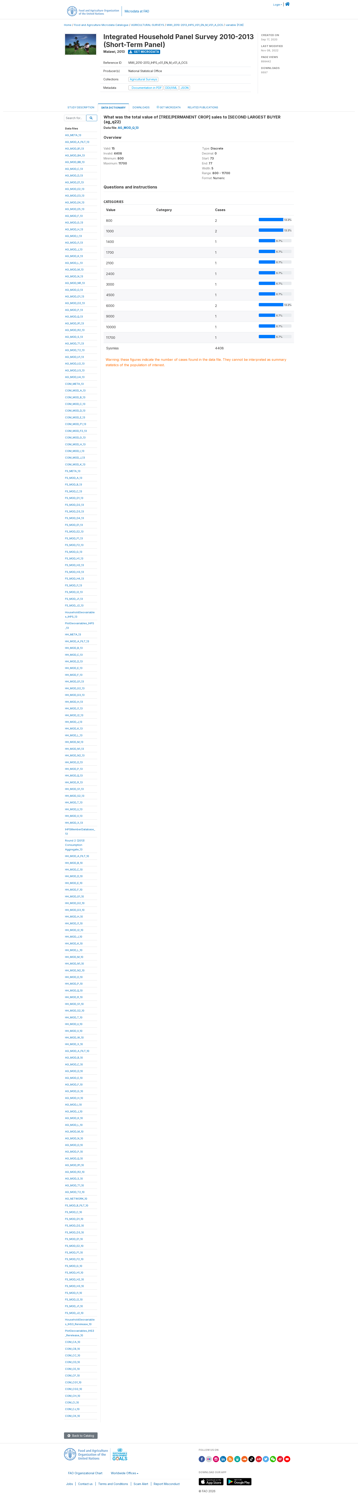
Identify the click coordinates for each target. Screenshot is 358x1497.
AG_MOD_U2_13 (75, 363)
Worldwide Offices (123, 1473)
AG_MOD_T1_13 (74, 343)
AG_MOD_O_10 (74, 1145)
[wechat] (273, 1459)
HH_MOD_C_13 (74, 654)
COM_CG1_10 (73, 1382)
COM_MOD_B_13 (75, 397)
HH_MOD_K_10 (74, 943)
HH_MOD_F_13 (73, 674)
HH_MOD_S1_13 (74, 789)
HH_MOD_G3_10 (75, 909)
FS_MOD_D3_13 (74, 511)
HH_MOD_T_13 (73, 802)
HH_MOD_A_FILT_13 (77, 641)
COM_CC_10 (72, 1355)
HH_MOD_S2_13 (74, 795)
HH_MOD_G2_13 (75, 688)
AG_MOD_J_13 (73, 249)
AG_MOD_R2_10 (75, 1171)
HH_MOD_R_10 (74, 997)
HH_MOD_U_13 (73, 809)
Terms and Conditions (113, 1484)
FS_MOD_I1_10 (73, 1292)
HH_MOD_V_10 (73, 1030)
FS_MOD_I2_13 (74, 592)
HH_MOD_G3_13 (75, 695)
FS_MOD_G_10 (73, 1266)
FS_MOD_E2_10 (74, 1245)
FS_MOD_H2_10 (74, 1279)
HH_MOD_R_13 (74, 782)
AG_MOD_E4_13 (74, 202)
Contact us (85, 1484)
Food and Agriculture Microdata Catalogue (101, 25)
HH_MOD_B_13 (74, 648)
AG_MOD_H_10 (74, 1098)
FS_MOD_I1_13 (73, 585)
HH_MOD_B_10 (74, 862)
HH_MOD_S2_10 (74, 1010)
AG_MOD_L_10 (74, 1124)
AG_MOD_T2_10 (75, 1192)
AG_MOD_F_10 (74, 1084)
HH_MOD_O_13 (74, 762)
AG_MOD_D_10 (74, 1071)
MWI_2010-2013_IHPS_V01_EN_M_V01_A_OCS (195, 25)
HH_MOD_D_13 (74, 661)
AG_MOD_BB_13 (75, 162)
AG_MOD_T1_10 (74, 1185)
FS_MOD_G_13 (73, 551)
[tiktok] (251, 1459)
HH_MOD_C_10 (74, 869)
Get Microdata (146, 51)
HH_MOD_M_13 (74, 742)
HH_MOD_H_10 (74, 916)
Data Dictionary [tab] (113, 107)
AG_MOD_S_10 (74, 1178)
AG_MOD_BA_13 (75, 155)
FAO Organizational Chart (85, 1473)
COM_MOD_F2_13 (76, 430)
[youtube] (287, 1459)
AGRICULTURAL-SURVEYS (147, 25)
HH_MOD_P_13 (74, 768)
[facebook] (202, 1459)
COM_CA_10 (72, 1342)
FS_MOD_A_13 (73, 477)
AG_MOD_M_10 (74, 1131)
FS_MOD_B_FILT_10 (76, 1205)
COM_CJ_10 (72, 1409)
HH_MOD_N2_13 (75, 755)
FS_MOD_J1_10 (74, 1306)
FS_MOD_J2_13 (74, 605)
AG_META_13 (73, 135)
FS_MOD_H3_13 (74, 571)
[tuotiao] (259, 1459)
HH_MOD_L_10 (73, 950)
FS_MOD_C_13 (73, 491)
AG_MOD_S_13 (74, 336)
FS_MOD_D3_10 (74, 1232)
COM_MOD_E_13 (75, 417)
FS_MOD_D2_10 (74, 1225)
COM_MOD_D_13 (75, 410)
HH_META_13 (73, 634)
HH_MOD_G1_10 (74, 896)
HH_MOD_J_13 (73, 721)
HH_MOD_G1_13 (74, 681)
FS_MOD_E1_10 (74, 1239)
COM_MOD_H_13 (75, 444)
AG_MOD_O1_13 (74, 296)
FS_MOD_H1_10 (74, 1272)
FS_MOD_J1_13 (74, 598)
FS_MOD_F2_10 (74, 1259)
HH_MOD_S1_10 (74, 1004)
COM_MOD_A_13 (75, 390)
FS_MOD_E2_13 (74, 531)
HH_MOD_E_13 (73, 668)
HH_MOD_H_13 (74, 701)
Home (67, 25)
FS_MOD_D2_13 (74, 504)
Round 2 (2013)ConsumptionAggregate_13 (75, 845)
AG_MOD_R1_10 (74, 1165)
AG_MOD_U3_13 (75, 370)
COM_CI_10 (72, 1402)
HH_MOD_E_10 (73, 883)
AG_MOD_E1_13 (74, 182)
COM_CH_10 (72, 1395)
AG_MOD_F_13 (74, 215)
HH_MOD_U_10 (73, 1024)
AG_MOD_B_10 (74, 1057)
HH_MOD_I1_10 (74, 923)
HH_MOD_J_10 (73, 936)
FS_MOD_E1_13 (74, 524)
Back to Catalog (82, 1435)
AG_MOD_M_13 (74, 269)
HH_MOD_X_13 (74, 822)
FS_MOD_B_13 (73, 484)
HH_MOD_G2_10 (75, 903)
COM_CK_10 (72, 1415)
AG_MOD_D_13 (74, 175)
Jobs (69, 1484)
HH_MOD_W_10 (74, 1037)
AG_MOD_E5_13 (74, 209)
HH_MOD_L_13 (73, 735)
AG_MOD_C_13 (74, 168)
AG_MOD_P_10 (74, 1151)
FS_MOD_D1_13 (74, 498)
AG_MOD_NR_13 (75, 283)
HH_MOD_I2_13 (74, 715)
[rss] (230, 1459)
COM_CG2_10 (73, 1389)
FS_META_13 (72, 471)
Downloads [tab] (141, 107)
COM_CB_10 (72, 1348)
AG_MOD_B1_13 (74, 148)
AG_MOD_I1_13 (74, 242)
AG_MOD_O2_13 (75, 303)
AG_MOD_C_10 (74, 1064)
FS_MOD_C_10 (73, 1212)
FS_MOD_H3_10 (74, 1286)
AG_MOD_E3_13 (74, 195)
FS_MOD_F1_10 (74, 1252)
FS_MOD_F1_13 (74, 538)
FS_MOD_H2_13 (74, 565)
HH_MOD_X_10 (74, 1044)
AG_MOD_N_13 (74, 276)
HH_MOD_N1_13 (74, 748)
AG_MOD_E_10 (74, 1077)
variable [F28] (234, 25)
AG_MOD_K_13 (74, 256)
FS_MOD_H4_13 (74, 578)
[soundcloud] (244, 1459)
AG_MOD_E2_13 (74, 189)
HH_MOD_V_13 (73, 815)
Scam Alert (141, 1484)
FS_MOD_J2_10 (74, 1313)
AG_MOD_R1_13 (74, 323)
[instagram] (216, 1459)
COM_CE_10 (72, 1368)
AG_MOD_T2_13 (75, 350)
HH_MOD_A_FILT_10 (77, 856)
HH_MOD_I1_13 (74, 708)
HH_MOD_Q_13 (74, 775)
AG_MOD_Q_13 (74, 316)
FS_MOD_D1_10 (74, 1219)
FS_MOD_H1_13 (74, 558)
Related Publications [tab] (203, 107)
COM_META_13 (74, 383)
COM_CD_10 (72, 1362)
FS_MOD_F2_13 (74, 545)
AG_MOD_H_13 (74, 229)
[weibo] (280, 1459)
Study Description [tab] (81, 107)
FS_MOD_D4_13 (74, 518)
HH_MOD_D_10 (74, 876)
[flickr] (209, 1459)
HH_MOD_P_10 (74, 983)
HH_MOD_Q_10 (74, 990)
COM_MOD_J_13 (75, 457)
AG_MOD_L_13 (74, 262)
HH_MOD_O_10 (74, 977)
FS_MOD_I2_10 (74, 1299)
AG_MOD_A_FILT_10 (77, 1051)
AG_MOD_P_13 (74, 309)
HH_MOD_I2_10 (74, 930)
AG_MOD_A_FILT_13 (77, 142)
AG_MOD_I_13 (73, 236)
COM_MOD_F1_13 (75, 424)
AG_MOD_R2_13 (75, 330)
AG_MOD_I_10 (73, 1104)
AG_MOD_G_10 (74, 1091)
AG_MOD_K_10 (74, 1118)
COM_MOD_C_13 (75, 404)
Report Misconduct (167, 1484)
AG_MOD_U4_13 (75, 377)
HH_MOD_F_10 (73, 889)
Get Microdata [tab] (170, 107)
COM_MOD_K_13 (75, 464)
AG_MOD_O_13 (74, 289)
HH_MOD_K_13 (74, 728)
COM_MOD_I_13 (74, 451)
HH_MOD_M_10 (74, 957)
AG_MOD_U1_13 (74, 357)
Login (276, 4)
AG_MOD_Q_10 (74, 1158)
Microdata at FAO (137, 11)
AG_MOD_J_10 (73, 1111)
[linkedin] (223, 1459)
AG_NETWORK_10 (76, 1198)
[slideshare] (237, 1459)
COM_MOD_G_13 (75, 437)
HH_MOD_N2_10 (75, 970)
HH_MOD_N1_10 (74, 963)
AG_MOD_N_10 (74, 1138)
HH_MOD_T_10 (73, 1017)
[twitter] (266, 1459)
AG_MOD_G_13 (74, 222)
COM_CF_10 (72, 1375)
